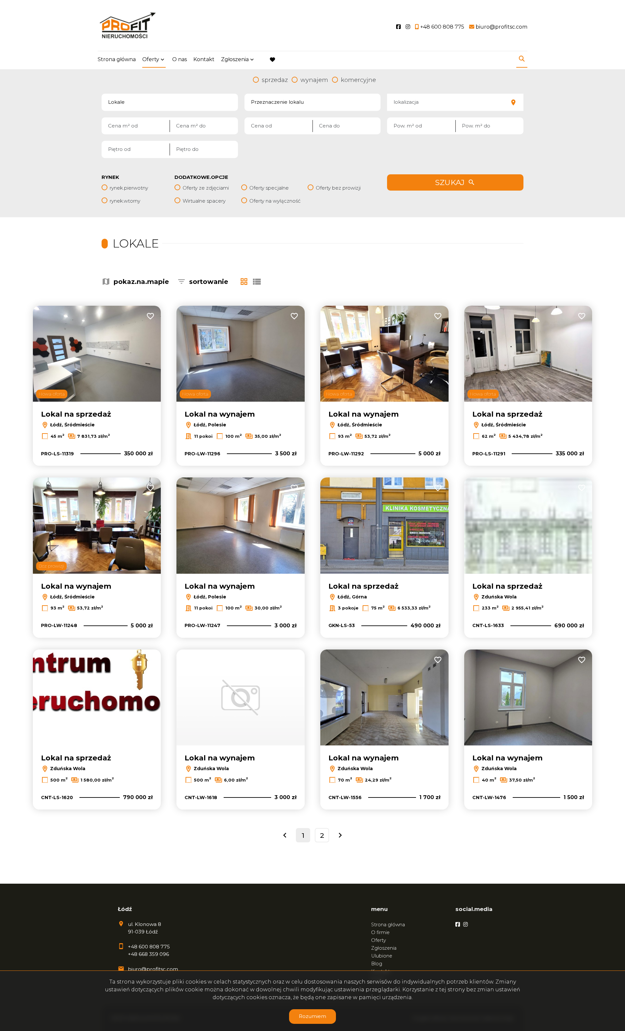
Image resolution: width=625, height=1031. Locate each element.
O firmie (380, 932)
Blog (376, 964)
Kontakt (204, 59)
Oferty (150, 59)
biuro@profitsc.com (153, 969)
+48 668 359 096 (148, 954)
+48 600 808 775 (149, 947)
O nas (179, 59)
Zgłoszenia (383, 948)
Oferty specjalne (269, 188)
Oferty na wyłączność (274, 201)
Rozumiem (312, 1016)
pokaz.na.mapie (141, 282)
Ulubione (381, 956)
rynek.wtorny (125, 201)
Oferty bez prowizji (338, 188)
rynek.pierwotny (129, 188)
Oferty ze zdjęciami (206, 188)
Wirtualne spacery (204, 201)
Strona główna (117, 59)
